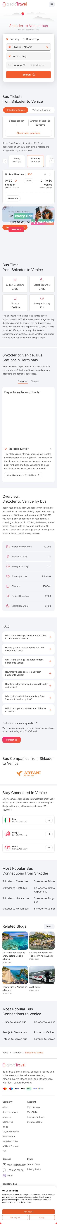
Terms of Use (33, 1164)
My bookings (33, 1107)
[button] (28, 636)
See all (49, 926)
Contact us (11, 739)
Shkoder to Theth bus (14, 887)
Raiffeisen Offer (10, 1141)
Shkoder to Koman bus (15, 908)
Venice (35, 381)
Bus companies (9, 1112)
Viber (9, 1175)
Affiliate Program (10, 1146)
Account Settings (35, 1117)
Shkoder (23, 381)
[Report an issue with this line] (45, 174)
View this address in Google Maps (21, 475)
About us (6, 1117)
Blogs (5, 1126)
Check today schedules (28, 133)
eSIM (4, 1107)
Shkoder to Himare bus (15, 898)
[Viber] (4, 1176)
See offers (16, 229)
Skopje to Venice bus (14, 1032)
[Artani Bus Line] (28, 773)
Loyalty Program (10, 1131)
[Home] (14, 4)
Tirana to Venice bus (14, 1021)
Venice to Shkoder (41, 110)
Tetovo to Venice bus (14, 1038)
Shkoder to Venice (16, 110)
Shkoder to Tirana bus (15, 881)
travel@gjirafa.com (16, 1164)
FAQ (4, 1151)
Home (5, 1052)
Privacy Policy (34, 1169)
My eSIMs (32, 1112)
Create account (34, 1122)
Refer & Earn (8, 1136)
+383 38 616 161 (16, 1170)
